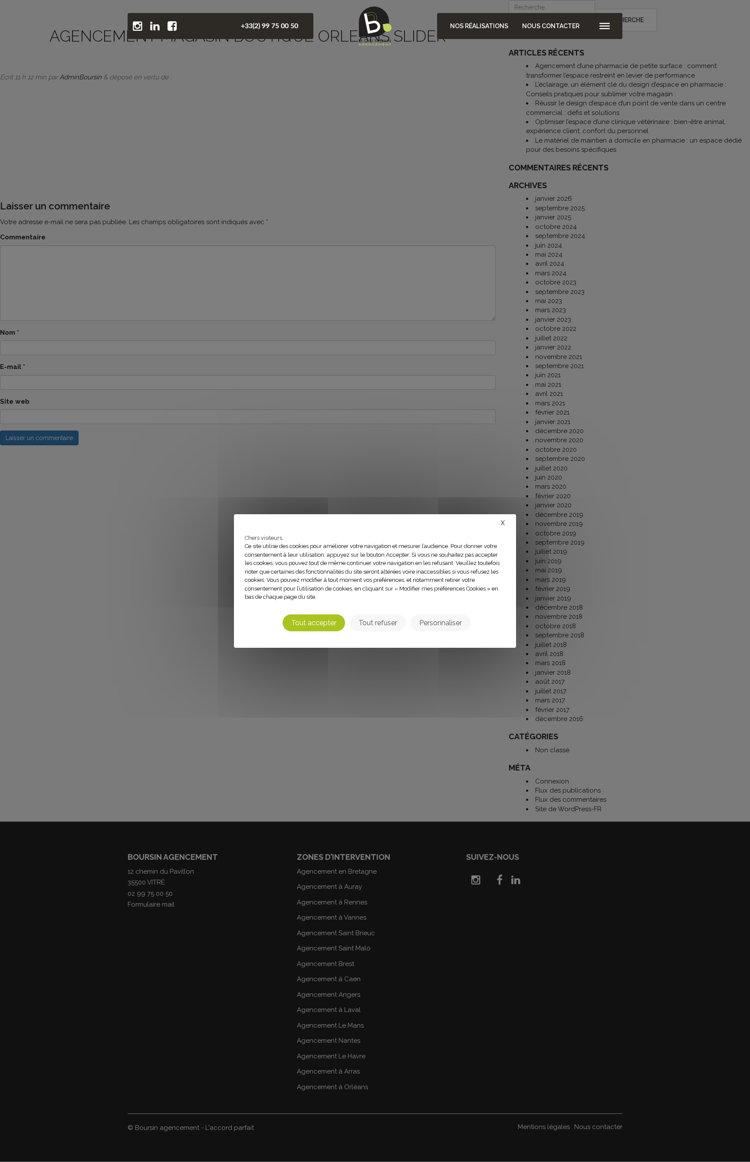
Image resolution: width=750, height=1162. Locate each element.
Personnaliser (440, 623)
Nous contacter (550, 26)
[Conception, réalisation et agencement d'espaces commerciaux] (375, 24)
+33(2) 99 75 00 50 (269, 26)
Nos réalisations (479, 26)
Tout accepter (313, 623)
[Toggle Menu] (604, 26)
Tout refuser (378, 623)
